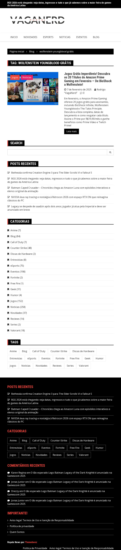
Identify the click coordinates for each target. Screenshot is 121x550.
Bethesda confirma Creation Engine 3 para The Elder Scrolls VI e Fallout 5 (51, 172)
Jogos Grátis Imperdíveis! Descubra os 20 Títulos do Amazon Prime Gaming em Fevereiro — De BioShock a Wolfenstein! (88, 79)
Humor (14, 295)
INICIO (14, 37)
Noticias (64, 37)
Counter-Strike (18, 248)
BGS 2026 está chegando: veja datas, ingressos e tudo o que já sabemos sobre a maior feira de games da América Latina (59, 4)
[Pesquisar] (110, 152)
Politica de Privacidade (35, 548)
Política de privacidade (22, 526)
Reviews (14, 318)
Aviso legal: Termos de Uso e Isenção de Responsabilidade (42, 520)
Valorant (15, 330)
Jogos (15, 77)
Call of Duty (16, 242)
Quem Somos (17, 532)
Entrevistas (16, 259)
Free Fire (15, 283)
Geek (13, 289)
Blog (96, 37)
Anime (13, 230)
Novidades (30, 37)
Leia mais (71, 131)
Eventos (81, 37)
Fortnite (14, 277)
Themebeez (31, 542)
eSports (48, 37)
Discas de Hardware (21, 253)
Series (13, 324)
